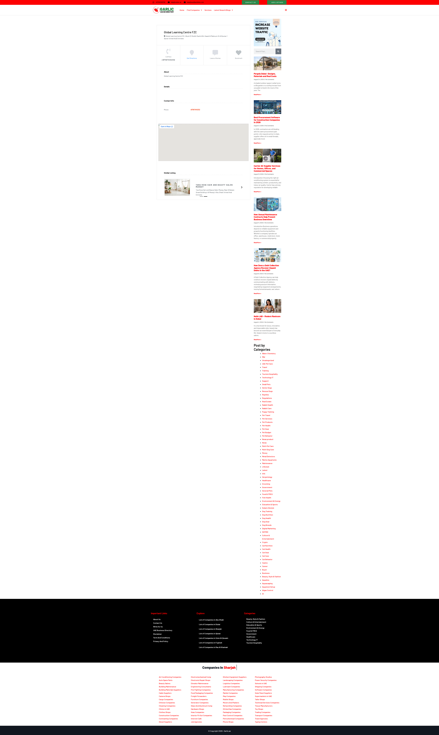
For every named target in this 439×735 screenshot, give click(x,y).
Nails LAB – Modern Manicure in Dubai (267, 317)
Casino (265, 563)
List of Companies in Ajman (210, 633)
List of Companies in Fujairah (210, 643)
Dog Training (267, 511)
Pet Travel (266, 415)
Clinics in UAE (164, 709)
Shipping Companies (263, 686)
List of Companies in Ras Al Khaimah (213, 647)
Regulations (267, 398)
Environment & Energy (271, 501)
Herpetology (267, 477)
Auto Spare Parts (165, 680)
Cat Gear (265, 552)
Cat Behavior (267, 559)
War (263, 357)
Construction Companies (169, 715)
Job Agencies (196, 722)
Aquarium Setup (268, 587)
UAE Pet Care (267, 364)
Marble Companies (230, 693)
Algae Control (267, 590)
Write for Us (158, 627)
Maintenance (267, 463)
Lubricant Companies (231, 686)
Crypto (265, 542)
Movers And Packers (231, 702)
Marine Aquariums (269, 460)
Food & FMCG (267, 494)
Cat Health (266, 549)
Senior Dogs (267, 388)
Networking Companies (232, 706)
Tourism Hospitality (270, 374)
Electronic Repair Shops (200, 680)
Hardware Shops (197, 709)
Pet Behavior (267, 436)
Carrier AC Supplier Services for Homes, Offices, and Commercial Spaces (267, 168)
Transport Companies (263, 715)
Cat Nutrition (267, 546)
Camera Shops (164, 696)
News (264, 443)
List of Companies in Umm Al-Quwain (213, 638)
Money (264, 453)
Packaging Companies (232, 712)
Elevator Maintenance (199, 683)
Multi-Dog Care (268, 449)
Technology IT (267, 377)
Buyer (264, 570)
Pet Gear (265, 429)
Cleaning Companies (167, 706)
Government (267, 487)
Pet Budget (266, 432)
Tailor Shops (260, 699)
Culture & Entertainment (256, 622)
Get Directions (192, 58)
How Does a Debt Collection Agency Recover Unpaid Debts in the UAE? (266, 268)
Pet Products (267, 422)
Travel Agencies (261, 718)
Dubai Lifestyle (268, 508)
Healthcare (266, 480)
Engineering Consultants (201, 686)
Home (182, 10)
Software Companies (263, 690)
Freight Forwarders (198, 696)
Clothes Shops (165, 712)
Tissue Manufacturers (263, 706)
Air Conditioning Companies (170, 677)
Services (208, 10)
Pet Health (266, 425)
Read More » (257, 94)
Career (265, 566)
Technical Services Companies (267, 702)
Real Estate (266, 401)
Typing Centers (261, 722)
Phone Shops (228, 722)
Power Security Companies (266, 680)
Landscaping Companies (233, 680)
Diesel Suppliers (165, 722)
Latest (264, 470)
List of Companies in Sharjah (210, 629)
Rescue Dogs (267, 391)
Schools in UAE (261, 683)
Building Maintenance (167, 686)
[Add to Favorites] (238, 54)
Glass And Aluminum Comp (201, 706)
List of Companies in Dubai (209, 624)
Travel (264, 367)
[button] (165, 186)
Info (263, 473)
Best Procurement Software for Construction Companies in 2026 (267, 120)
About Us (157, 619)
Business (266, 573)
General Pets (267, 491)
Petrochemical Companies (233, 718)
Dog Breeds (267, 525)
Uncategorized (268, 360)
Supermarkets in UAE (263, 696)
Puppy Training (268, 412)
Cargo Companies (166, 699)
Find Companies (193, 10)
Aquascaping (267, 583)
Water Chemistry (269, 353)
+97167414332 (195, 110)
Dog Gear (265, 522)
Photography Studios (263, 677)
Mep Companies (229, 696)
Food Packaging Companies (202, 693)
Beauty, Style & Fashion (271, 576)
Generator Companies (200, 702)
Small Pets (266, 384)
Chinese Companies (167, 702)
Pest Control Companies (232, 715)
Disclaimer (157, 634)
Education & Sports (270, 504)
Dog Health (266, 518)
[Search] (278, 51)
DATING (265, 532)
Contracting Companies (168, 718)
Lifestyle (265, 467)
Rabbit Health (267, 405)
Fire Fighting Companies (201, 690)
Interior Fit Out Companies (201, 715)
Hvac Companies (197, 712)
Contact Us (157, 623)
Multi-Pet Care (268, 446)
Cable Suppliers (165, 693)
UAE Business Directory (162, 630)
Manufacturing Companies (233, 690)
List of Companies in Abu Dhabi (211, 620)
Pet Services (267, 419)
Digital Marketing (269, 528)
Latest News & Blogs (222, 10)
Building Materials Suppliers (170, 690)
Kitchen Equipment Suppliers (234, 677)
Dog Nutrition (267, 515)
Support (265, 381)
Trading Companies (262, 712)
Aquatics (265, 580)
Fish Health (266, 497)
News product (267, 439)
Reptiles (265, 395)
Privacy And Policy (160, 641)
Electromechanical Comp (201, 677)
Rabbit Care (267, 408)
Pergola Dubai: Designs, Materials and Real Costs (265, 74)
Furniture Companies (199, 699)
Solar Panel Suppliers (263, 693)
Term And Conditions (161, 638)
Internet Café (196, 718)
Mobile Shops (228, 699)
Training (265, 371)
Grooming (266, 484)
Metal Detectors (268, 456)
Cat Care (265, 556)
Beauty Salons (164, 683)
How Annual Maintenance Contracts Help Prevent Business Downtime (265, 217)
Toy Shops (259, 709)
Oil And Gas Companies (232, 709)
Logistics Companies (231, 683)
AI (263, 594)
